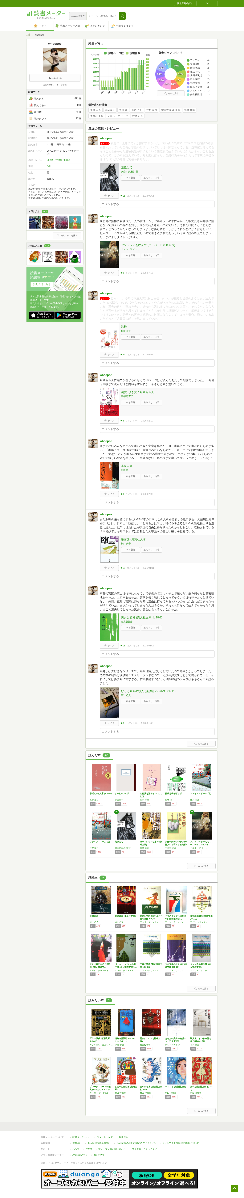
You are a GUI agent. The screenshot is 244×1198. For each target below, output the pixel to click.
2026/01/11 (148, 568)
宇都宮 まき (96, 116)
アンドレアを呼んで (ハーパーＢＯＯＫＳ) (148, 245)
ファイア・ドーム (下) (200, 793)
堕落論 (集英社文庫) (134, 539)
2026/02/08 (147, 494)
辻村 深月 (151, 110)
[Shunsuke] (35, 227)
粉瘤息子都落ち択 (173, 793)
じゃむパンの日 (122, 793)
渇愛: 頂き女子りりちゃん (137, 392)
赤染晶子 (110, 110)
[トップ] (28, 35)
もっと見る (173, 93)
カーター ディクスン (99, 1093)
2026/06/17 (148, 354)
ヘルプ (75, 1149)
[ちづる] (48, 227)
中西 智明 (119, 1045)
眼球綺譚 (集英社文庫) (125, 916)
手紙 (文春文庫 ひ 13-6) (101, 793)
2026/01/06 (147, 723)
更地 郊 (123, 110)
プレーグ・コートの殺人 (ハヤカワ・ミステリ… (100, 1089)
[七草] (61, 227)
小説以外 (126, 466)
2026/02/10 (147, 421)
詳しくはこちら (42, 284)
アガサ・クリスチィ (174, 922)
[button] (122, 16)
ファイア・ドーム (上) (100, 842)
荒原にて (126, 167)
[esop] (48, 261)
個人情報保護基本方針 (99, 1143)
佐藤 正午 (126, 330)
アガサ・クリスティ (124, 970)
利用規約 (123, 1137)
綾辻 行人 (137, 116)
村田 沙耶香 (120, 1093)
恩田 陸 (124, 470)
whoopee (106, 138)
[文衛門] (75, 261)
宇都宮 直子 (127, 396)
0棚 (49, 166)
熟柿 (124, 326)
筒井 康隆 (189, 110)
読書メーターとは (81, 1137)
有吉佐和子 (145, 1045)
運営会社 (77, 1143)
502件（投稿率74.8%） (59, 160)
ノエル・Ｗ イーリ (118, 116)
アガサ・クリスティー (150, 922)
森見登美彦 (126, 621)
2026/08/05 (148, 196)
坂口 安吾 (126, 543)
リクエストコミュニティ (144, 1149)
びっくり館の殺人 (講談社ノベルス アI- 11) (148, 691)
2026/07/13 (147, 273)
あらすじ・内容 (152, 177)
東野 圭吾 (95, 110)
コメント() (133, 196)
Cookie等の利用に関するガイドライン (136, 1143)
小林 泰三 (194, 1045)
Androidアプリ (79, 1155)
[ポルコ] (75, 227)
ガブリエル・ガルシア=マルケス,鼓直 (101, 1045)
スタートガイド (105, 1137)
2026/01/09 (148, 646)
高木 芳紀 (137, 110)
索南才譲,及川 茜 (170, 110)
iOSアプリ (99, 1155)
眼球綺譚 (94, 916)
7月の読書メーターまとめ (55, 85)
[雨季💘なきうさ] (35, 261)
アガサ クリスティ (199, 922)
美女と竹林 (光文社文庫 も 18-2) (141, 617)
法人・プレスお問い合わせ (112, 1149)
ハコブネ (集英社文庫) (175, 1086)
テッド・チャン (172, 1045)
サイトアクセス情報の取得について (180, 1143)
